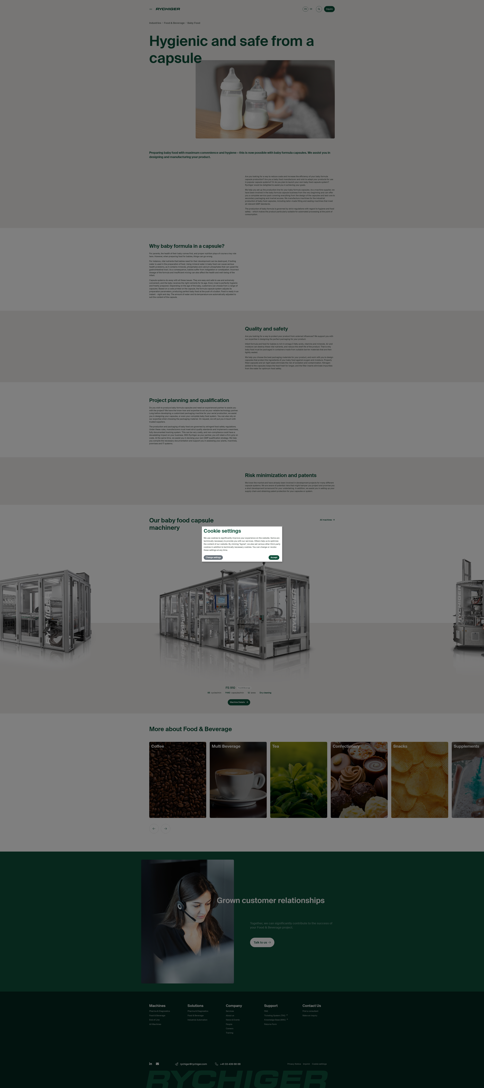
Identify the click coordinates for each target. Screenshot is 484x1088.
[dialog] (242, 544)
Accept (274, 557)
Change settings (213, 557)
